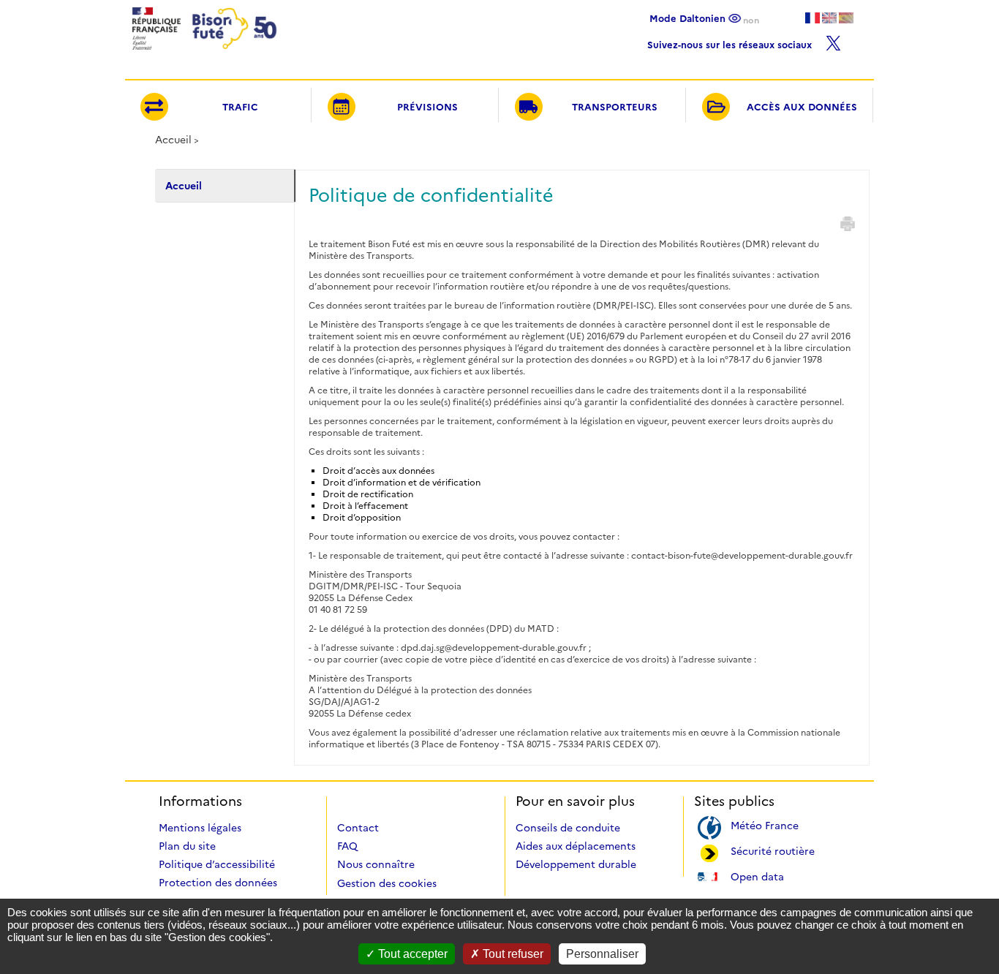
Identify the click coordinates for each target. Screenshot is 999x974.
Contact (358, 827)
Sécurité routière (773, 850)
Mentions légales (200, 827)
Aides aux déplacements (576, 846)
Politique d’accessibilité (217, 864)
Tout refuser (511, 954)
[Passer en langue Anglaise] (829, 17)
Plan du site (187, 846)
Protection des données (218, 882)
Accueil (173, 139)
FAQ (347, 846)
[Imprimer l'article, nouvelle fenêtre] (847, 223)
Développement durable (576, 864)
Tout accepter (411, 954)
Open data (757, 875)
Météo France (765, 824)
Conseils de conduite (568, 827)
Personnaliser (602, 954)
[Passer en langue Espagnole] (846, 17)
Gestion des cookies (387, 883)
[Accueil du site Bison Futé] (203, 53)
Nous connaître (376, 864)
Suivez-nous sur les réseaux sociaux (731, 43)
